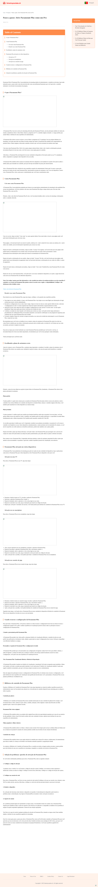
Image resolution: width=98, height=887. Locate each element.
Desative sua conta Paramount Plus (16, 46)
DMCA (41, 876)
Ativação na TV (12, 57)
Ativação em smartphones (14, 59)
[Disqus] (49, 853)
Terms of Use (33, 876)
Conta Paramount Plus (11, 41)
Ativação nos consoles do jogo (15, 61)
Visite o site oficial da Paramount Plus (12, 289)
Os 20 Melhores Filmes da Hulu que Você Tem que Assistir (84, 39)
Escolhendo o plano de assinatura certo (15, 50)
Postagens (8, 12)
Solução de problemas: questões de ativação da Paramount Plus (21, 73)
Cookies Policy (50, 876)
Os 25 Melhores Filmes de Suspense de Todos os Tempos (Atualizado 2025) (84, 33)
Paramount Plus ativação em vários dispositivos (17, 54)
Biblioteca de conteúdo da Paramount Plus (16, 69)
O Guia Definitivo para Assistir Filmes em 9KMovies (82, 44)
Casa (4, 12)
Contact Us (60, 876)
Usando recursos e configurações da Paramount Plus (18, 65)
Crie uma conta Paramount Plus (16, 44)
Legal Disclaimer (70, 876)
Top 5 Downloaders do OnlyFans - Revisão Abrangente (83, 27)
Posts (25, 876)
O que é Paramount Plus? (12, 37)
